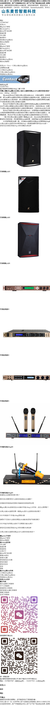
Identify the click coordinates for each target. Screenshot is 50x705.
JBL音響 (3, 35)
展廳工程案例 (4, 592)
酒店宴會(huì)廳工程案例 (8, 590)
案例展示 (3, 37)
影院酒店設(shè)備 (6, 560)
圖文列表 (3, 581)
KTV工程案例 (4, 586)
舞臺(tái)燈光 (4, 555)
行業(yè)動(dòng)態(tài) (20, 65)
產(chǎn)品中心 (5, 29)
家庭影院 (3, 549)
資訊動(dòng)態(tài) (6, 40)
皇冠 (1, 566)
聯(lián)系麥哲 (4, 42)
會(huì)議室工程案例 (7, 584)
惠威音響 (3, 33)
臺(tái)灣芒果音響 (6, 31)
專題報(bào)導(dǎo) (6, 74)
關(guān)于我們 (5, 536)
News (9, 65)
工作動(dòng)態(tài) (6, 70)
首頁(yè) (3, 24)
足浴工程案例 (4, 594)
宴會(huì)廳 (4, 558)
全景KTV (3, 551)
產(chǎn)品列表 (5, 542)
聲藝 (1, 568)
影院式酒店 (4, 562)
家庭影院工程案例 (6, 588)
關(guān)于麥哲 (5, 27)
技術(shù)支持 (5, 579)
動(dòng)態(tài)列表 (6, 571)
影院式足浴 (4, 564)
